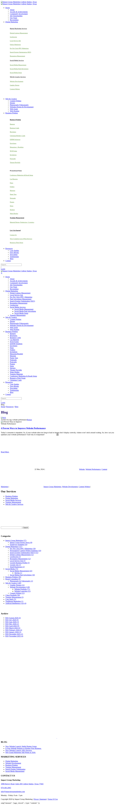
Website (82, 469)
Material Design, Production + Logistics (22, 222)
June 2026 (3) (14, 622)
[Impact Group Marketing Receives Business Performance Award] (64, 738)
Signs (11, 206)
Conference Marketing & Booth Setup (21, 175)
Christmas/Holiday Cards (17, 136)
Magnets (12, 190)
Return (29, 420)
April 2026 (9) (14, 626)
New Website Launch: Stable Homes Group (21, 746)
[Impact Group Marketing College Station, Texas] (19, 2)
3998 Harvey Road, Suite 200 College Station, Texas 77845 (22, 784)
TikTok (18, 573)
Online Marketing (15, 44)
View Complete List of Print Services (21, 239)
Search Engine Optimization (15, 769)
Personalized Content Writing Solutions (25, 551)
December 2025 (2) (16, 634)
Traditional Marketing (14, 601)
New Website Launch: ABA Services (18, 750)
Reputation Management (17, 56)
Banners (12, 124)
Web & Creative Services (14, 504)
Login (3, 269)
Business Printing (11, 496)
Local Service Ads (15, 41)
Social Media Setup (16, 72)
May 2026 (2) (14, 624)
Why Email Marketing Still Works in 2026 (20, 752)
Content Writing (15, 89)
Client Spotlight (12, 595)
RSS (7, 618)
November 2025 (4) (16, 636)
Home (3, 407)
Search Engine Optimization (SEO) (20, 52)
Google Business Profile (20, 563)
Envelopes (13, 143)
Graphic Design (14, 85)
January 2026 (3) (15, 632)
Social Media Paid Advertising (19, 69)
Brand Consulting (12, 579)
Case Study (10, 599)
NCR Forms (13, 151)
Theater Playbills (15, 162)
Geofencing (13, 37)
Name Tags (13, 194)
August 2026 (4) (15, 618)
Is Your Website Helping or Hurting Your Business (23, 748)
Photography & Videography (21, 581)
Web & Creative (13, 583)
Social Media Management (18, 65)
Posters (12, 202)
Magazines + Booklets (16, 147)
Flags (11, 183)
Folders (12, 187)
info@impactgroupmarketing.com (13, 791)
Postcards (13, 158)
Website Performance (93, 469)
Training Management (13, 502)
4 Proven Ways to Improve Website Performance (23, 428)
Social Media (11, 569)
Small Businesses (17, 567)
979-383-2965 (6, 788)
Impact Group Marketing (52, 487)
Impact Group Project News (21, 542)
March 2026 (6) (14, 628)
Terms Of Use (53, 799)
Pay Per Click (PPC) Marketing (19, 48)
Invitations (13, 155)
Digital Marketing (11, 498)
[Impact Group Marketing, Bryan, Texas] (52, 706)
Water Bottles (14, 213)
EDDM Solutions (15, 139)
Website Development (16, 81)
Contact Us (13, 235)
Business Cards (14, 128)
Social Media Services (13, 500)
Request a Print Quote (16, 242)
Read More (5, 452)
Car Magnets (14, 179)
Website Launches (22, 591)
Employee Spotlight (18, 544)
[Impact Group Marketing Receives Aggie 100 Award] (52, 738)
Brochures (13, 132)
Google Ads (15, 565)
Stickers (12, 210)
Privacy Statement (40, 799)
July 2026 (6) (14, 620)
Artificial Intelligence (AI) (15, 603)
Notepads (13, 198)
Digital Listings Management (19, 33)
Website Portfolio (22, 589)
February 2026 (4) (15, 630)
